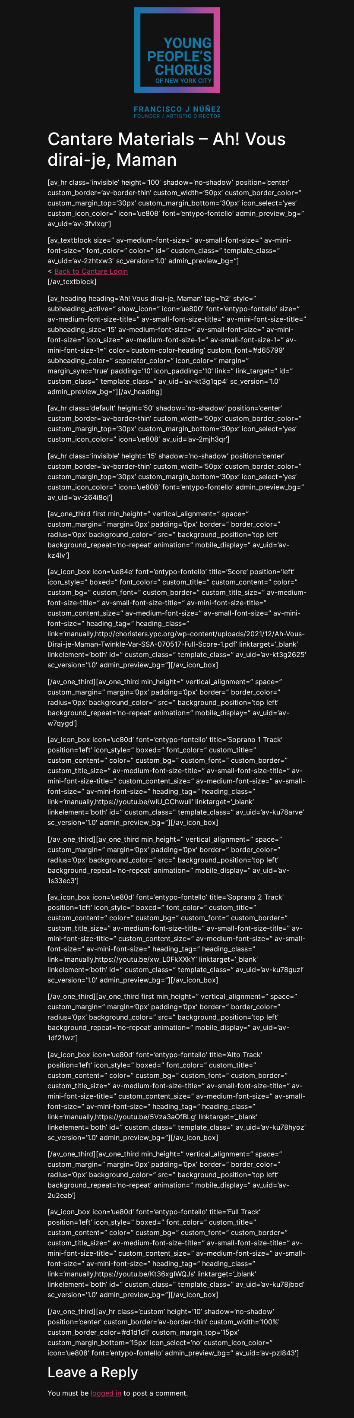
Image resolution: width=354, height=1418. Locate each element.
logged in (106, 1393)
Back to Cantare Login (91, 271)
